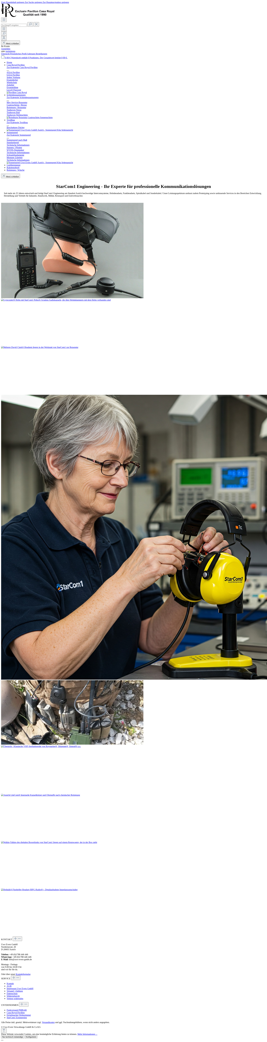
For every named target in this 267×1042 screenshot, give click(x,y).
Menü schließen (12, 44)
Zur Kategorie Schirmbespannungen (23, 97)
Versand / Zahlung (15, 991)
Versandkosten (48, 1022)
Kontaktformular (23, 974)
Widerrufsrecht (13, 996)
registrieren (10, 51)
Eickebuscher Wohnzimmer (19, 1015)
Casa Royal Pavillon (16, 1012)
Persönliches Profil (18, 54)
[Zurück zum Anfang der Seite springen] (4, 1030)
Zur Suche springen (34, 2)
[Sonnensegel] (40, 162)
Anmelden (5, 49)
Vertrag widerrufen (15, 998)
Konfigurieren (31, 1037)
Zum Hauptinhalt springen (13, 2)
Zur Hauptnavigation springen (56, 2)
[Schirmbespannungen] (30, 117)
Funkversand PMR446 (17, 1010)
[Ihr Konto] (4, 38)
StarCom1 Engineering (17, 1017)
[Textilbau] (40, 130)
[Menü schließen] (8, 70)
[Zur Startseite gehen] (27, 16)
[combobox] (14, 25)
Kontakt (10, 983)
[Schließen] (2, 1040)
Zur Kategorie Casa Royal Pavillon (22, 67)
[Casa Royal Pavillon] (17, 92)
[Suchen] (30, 24)
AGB (9, 986)
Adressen (31, 54)
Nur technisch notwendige (12, 1037)
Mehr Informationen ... (87, 1034)
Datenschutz (12, 993)
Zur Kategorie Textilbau (17, 122)
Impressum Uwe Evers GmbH (20, 988)
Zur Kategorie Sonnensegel (19, 135)
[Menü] (4, 20)
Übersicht (5, 54)
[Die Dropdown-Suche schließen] (36, 24)
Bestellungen (41, 54)
